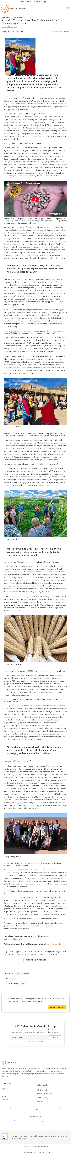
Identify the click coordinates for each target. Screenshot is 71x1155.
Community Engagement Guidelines (30, 1152)
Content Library (42, 1097)
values (45, 951)
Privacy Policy (47, 1152)
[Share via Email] (21, 31)
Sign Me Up (54, 1037)
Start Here (5, 1092)
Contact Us (36, 1)
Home (22, 1)
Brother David (45, 1090)
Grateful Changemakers (12, 17)
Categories (9, 973)
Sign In (45, 1)
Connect (5, 1099)
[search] (50, 1)
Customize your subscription (35, 1042)
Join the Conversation (57, 1007)
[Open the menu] (68, 8)
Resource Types (11, 983)
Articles (22, 983)
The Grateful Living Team (9, 27)
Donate (35, 1109)
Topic (6, 978)
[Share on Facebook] (8, 31)
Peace (12, 978)
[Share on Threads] (13, 31)
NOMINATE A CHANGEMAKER (35, 960)
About (28, 1)
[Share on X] (17, 31)
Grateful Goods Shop (44, 1101)
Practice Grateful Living (45, 1093)
